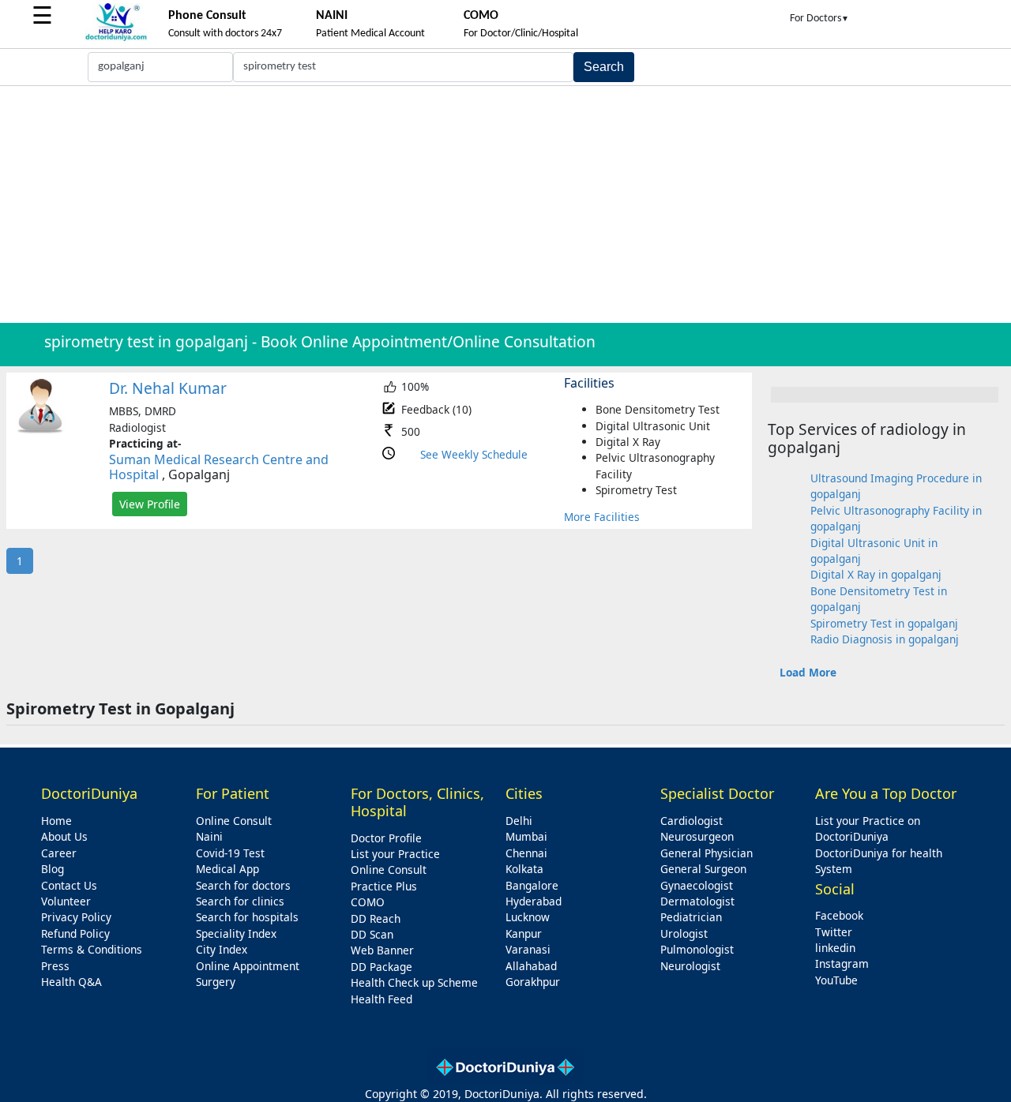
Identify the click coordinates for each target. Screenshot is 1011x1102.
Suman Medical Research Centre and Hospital (219, 467)
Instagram (842, 963)
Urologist (684, 933)
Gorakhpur (533, 981)
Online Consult (234, 820)
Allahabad (531, 965)
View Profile (149, 504)
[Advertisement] (505, 204)
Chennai (526, 852)
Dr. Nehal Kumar (168, 388)
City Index (221, 949)
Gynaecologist (696, 885)
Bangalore (532, 885)
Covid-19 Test (230, 852)
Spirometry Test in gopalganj (884, 623)
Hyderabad (534, 901)
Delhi (519, 820)
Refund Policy (75, 933)
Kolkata (524, 868)
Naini (209, 836)
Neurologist (690, 965)
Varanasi (528, 949)
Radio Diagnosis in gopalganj (884, 639)
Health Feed (381, 998)
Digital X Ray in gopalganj (875, 574)
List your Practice (395, 853)
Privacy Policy (76, 916)
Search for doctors (243, 885)
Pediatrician (691, 916)
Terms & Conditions (91, 949)
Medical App (227, 868)
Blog (52, 868)
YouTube (836, 980)
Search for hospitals (247, 916)
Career (59, 852)
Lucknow (528, 916)
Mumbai (526, 836)
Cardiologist (691, 820)
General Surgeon (703, 868)
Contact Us (69, 885)
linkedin (835, 947)
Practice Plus (384, 886)
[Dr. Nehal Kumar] (40, 429)
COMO (368, 901)
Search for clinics (240, 901)
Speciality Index (236, 933)
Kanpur (524, 933)
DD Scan (372, 934)
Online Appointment (247, 965)
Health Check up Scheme (414, 982)
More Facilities (602, 516)
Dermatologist (697, 901)
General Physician (706, 852)
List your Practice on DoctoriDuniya (867, 828)
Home (56, 820)
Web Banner (382, 950)
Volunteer (66, 901)
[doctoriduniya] (116, 38)
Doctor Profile (386, 837)
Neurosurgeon (697, 836)
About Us (64, 836)
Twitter (833, 931)
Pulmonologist (697, 949)
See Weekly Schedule (474, 454)
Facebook (839, 915)
